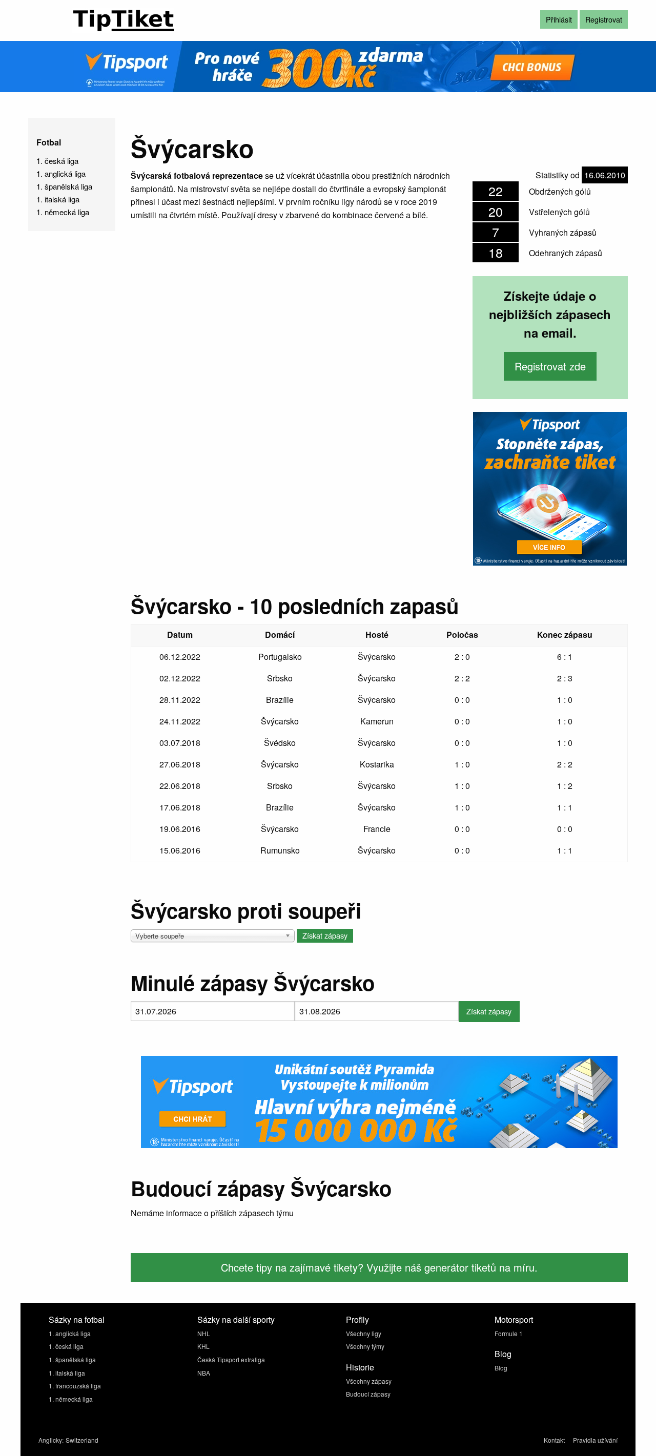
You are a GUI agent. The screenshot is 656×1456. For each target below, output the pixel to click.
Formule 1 (509, 1333)
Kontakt (554, 1440)
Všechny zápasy (369, 1381)
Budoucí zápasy (368, 1393)
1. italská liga (57, 199)
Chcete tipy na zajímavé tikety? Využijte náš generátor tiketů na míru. (379, 1267)
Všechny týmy (365, 1346)
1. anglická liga (61, 173)
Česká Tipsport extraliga (231, 1359)
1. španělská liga (64, 186)
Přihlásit (559, 19)
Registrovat (603, 19)
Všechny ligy (363, 1333)
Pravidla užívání (595, 1440)
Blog (501, 1367)
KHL (203, 1346)
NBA (203, 1372)
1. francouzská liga (75, 1385)
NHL (203, 1333)
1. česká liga (57, 160)
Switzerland (82, 1440)
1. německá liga (62, 211)
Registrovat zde (550, 366)
